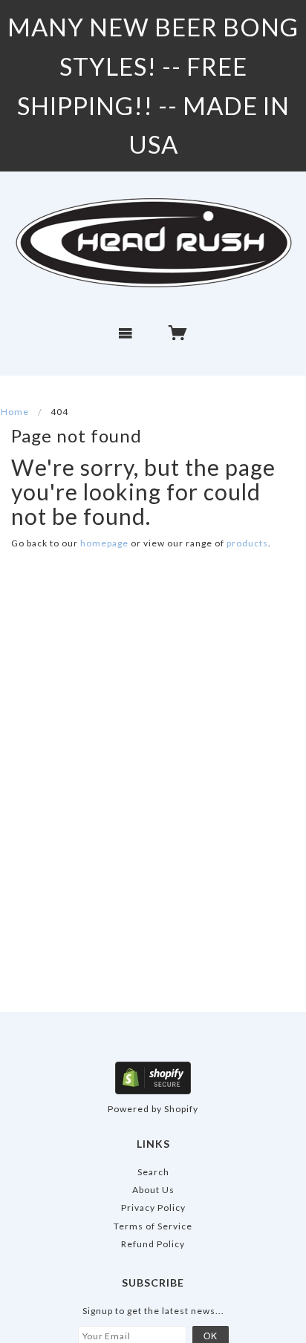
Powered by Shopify (153, 1108)
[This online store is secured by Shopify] (153, 1076)
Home (15, 411)
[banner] (153, 242)
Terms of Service (153, 1226)
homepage (104, 543)
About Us (153, 1189)
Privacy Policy (153, 1207)
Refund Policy (153, 1243)
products (247, 543)
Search (153, 1171)
